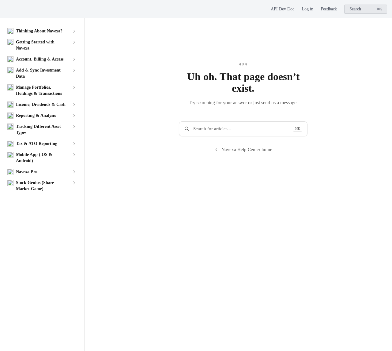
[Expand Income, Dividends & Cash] (74, 104)
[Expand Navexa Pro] (74, 172)
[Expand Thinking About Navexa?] (74, 31)
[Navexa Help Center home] (6, 9)
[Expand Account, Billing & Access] (74, 59)
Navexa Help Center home (246, 149)
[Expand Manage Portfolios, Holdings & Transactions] (74, 87)
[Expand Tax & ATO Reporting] (74, 143)
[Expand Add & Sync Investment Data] (74, 70)
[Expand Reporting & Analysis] (74, 115)
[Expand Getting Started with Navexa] (74, 42)
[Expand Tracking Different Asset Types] (74, 126)
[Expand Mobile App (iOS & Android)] (74, 154)
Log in (307, 9)
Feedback (329, 9)
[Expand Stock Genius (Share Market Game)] (74, 183)
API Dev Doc (282, 9)
